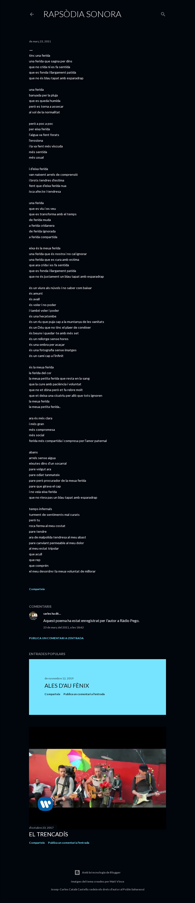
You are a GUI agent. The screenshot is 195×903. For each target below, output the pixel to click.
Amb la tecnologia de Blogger (101, 872)
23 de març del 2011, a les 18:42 (63, 627)
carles (47, 613)
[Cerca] (163, 13)
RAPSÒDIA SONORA (82, 14)
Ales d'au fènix (66, 685)
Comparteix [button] (37, 589)
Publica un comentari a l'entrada (56, 638)
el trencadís (48, 834)
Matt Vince (117, 881)
